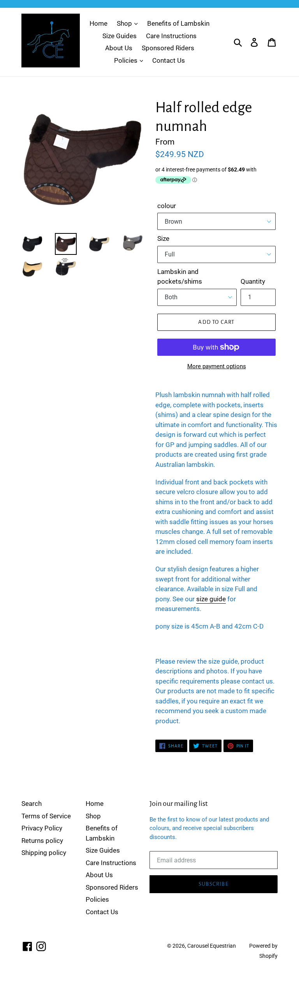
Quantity (253, 281)
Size (163, 238)
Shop (125, 23)
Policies (126, 60)
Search (31, 803)
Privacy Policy (41, 828)
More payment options (216, 366)
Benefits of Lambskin (178, 23)
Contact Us (168, 60)
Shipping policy (43, 853)
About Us (118, 48)
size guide (211, 599)
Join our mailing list (179, 803)
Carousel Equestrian (211, 946)
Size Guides (119, 36)
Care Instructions (171, 36)
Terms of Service (46, 816)
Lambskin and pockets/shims (179, 277)
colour (166, 206)
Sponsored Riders (168, 48)
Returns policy (42, 840)
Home (98, 23)
